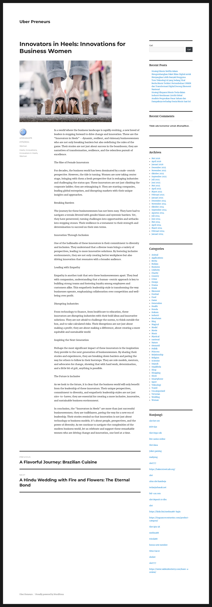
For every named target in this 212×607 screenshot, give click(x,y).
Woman (23, 146)
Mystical (155, 336)
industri (155, 315)
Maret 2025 (157, 192)
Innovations (31, 150)
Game (154, 300)
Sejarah (155, 364)
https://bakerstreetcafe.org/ (162, 469)
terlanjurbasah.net (157, 487)
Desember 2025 (159, 167)
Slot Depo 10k (155, 433)
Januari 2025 (157, 198)
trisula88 (153, 539)
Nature (155, 342)
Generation (157, 303)
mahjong (153, 457)
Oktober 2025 (158, 173)
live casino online (157, 439)
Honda (155, 309)
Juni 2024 (156, 219)
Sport (154, 382)
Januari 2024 (157, 234)
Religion (155, 358)
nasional (156, 339)
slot (151, 475)
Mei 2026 (156, 158)
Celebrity (156, 270)
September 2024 (159, 210)
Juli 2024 (156, 216)
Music (154, 333)
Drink (154, 288)
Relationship (157, 355)
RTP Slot (153, 427)
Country (155, 276)
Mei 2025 (156, 185)
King (154, 321)
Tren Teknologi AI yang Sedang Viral (168, 80)
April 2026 (156, 161)
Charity (155, 273)
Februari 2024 (158, 231)
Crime (154, 279)
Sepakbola (156, 367)
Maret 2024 (157, 228)
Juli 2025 (156, 179)
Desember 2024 (159, 201)
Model (154, 327)
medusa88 (154, 533)
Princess (156, 351)
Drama (155, 285)
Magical (155, 324)
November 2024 (159, 204)
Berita (154, 261)
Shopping (156, 373)
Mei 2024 (156, 222)
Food (154, 297)
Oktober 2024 (158, 207)
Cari (151, 45)
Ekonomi (156, 291)
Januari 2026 (157, 164)
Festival (155, 294)
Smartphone (157, 379)
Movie (154, 330)
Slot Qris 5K (154, 527)
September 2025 (159, 176)
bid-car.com (155, 493)
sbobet (152, 557)
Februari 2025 (158, 195)
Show (154, 376)
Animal (155, 255)
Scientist (156, 361)
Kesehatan (156, 318)
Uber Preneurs (34, 21)
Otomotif (156, 345)
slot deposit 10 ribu (158, 499)
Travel (154, 388)
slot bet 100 (154, 421)
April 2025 (156, 188)
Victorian (156, 394)
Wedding (156, 397)
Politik (154, 348)
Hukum (155, 312)
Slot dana (153, 445)
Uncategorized (158, 391)
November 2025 (159, 170)
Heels (22, 150)
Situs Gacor (154, 551)
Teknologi (156, 385)
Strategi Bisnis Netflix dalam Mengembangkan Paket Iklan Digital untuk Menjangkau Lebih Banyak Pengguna (171, 74)
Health (155, 306)
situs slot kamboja (157, 481)
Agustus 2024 (158, 213)
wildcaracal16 (25, 138)
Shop (154, 370)
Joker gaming (155, 451)
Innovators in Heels (28, 153)
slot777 (152, 463)
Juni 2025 (156, 182)
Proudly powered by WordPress (49, 594)
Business (156, 267)
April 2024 (156, 225)
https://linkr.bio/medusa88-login (165, 511)
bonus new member (158, 545)
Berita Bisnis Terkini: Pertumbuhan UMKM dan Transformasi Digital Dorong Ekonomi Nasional (171, 86)
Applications (157, 258)
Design (155, 282)
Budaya (155, 264)
